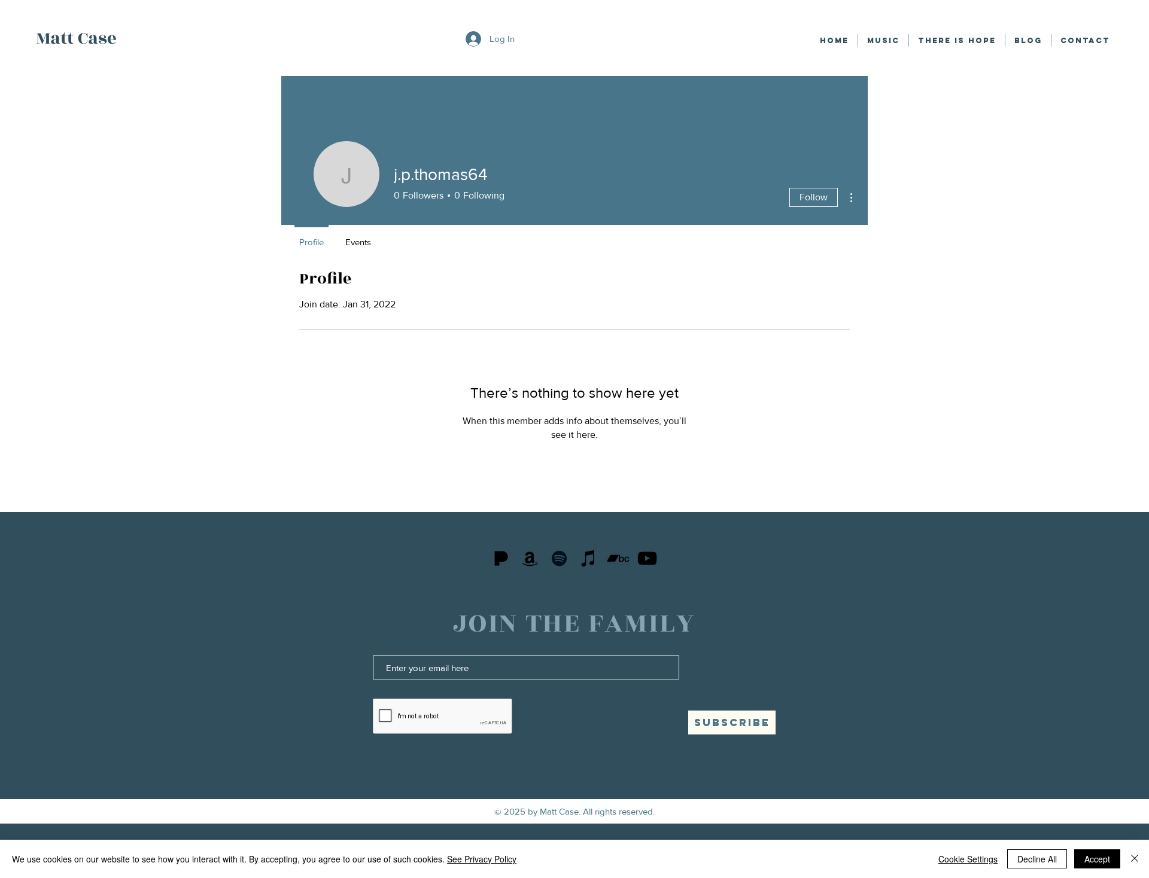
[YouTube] (647, 558)
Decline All (1037, 859)
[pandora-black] (500, 558)
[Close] (1134, 858)
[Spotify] (559, 558)
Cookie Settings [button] (968, 859)
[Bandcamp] (618, 558)
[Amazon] (530, 558)
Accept (1097, 859)
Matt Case (76, 38)
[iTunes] (588, 558)
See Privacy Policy (481, 859)
